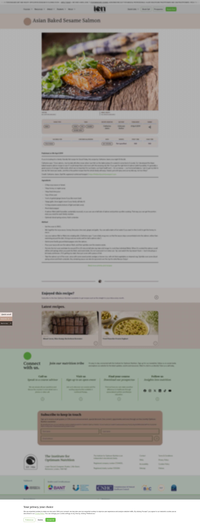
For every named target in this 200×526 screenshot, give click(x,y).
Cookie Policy (39, 513)
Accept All (50, 520)
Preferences (29, 520)
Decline (40, 520)
